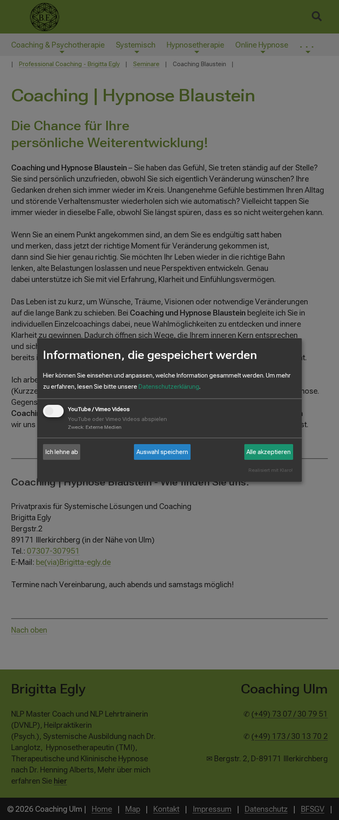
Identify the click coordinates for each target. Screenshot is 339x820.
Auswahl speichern (162, 452)
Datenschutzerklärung (168, 386)
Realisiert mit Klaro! (270, 470)
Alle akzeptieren (268, 452)
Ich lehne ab (61, 452)
